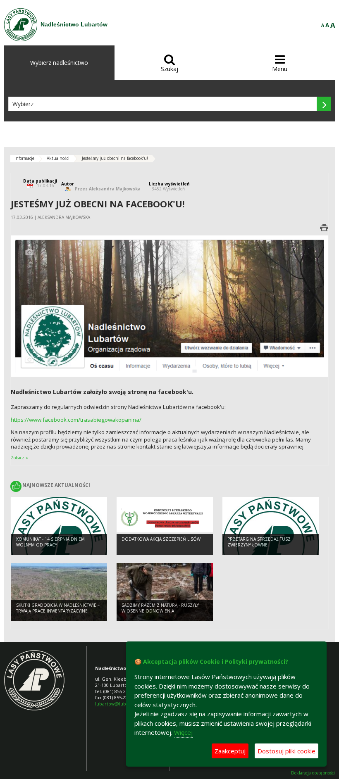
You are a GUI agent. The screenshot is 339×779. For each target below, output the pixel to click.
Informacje (24, 158)
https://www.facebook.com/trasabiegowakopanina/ (76, 419)
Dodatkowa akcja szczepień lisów (161, 539)
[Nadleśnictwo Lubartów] (20, 24)
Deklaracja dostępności (313, 773)
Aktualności (58, 158)
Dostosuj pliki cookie (286, 751)
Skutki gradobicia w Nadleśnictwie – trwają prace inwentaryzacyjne (58, 608)
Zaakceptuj (230, 751)
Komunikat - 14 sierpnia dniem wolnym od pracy (50, 542)
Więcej (183, 732)
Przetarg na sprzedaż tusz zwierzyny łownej (259, 542)
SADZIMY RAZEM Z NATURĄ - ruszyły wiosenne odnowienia (160, 608)
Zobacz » (19, 458)
